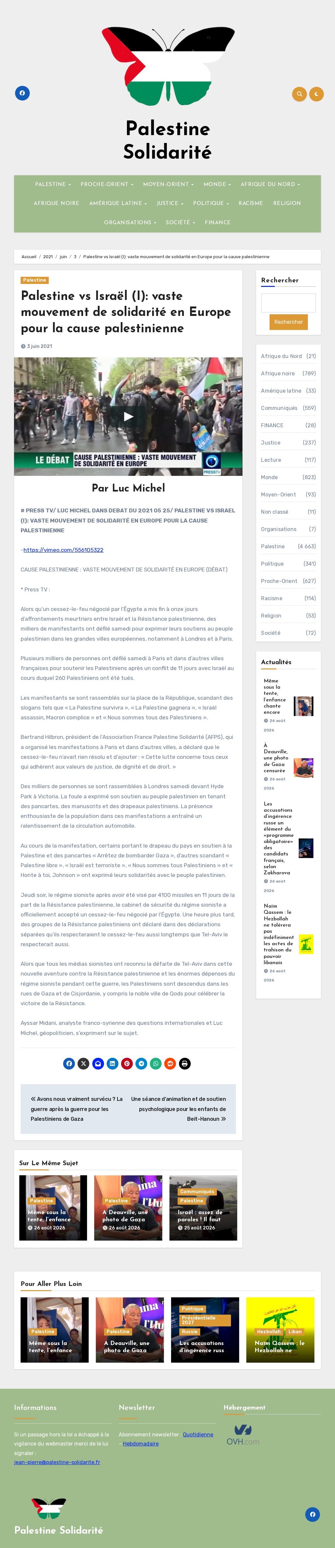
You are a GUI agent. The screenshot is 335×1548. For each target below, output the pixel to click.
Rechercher (280, 280)
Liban (295, 1332)
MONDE (215, 184)
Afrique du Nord (281, 356)
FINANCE (218, 223)
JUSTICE (168, 203)
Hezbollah (269, 1332)
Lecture (271, 460)
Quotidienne (198, 1434)
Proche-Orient (279, 581)
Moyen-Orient (278, 495)
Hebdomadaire (141, 1444)
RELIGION (287, 203)
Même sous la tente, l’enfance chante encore (49, 1220)
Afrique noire (278, 373)
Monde (269, 477)
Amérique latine (281, 391)
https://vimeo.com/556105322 (63, 550)
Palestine (34, 280)
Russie (190, 1332)
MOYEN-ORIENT (167, 184)
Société (270, 633)
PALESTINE (51, 184)
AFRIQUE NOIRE (56, 203)
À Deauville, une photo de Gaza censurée (125, 1220)
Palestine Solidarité (58, 1531)
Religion (271, 616)
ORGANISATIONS (128, 223)
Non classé (274, 512)
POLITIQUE (209, 203)
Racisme (271, 598)
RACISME (250, 203)
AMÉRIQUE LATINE (116, 203)
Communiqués (197, 1192)
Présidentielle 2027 (199, 1320)
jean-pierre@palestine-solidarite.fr (57, 1462)
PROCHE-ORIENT (105, 184)
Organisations (278, 529)
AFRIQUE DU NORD (269, 184)
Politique (272, 564)
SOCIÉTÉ (179, 223)
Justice (270, 443)
